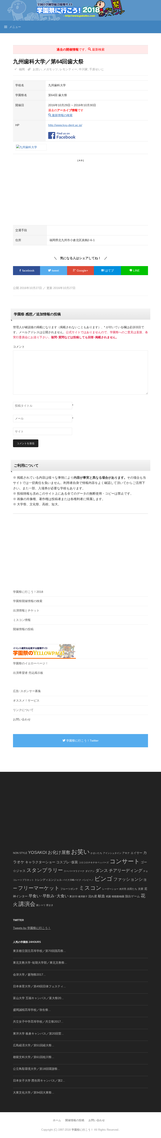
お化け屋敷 (59, 852)
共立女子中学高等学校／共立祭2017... (38, 1021)
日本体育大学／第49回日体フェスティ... (39, 986)
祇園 (108, 896)
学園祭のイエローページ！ (30, 663)
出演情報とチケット (26, 610)
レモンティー (68, 69)
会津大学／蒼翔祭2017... (29, 974)
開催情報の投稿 (23, 629)
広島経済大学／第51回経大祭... (33, 1045)
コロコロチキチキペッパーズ (94, 862)
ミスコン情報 (22, 620)
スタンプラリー (44, 870)
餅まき (49, 905)
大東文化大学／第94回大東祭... (33, 1092)
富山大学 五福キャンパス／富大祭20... (38, 998)
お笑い (37, 69)
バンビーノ (87, 880)
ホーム (57, 1120)
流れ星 (92, 896)
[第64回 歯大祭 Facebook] (61, 133)
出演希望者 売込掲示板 (28, 672)
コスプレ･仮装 (67, 862)
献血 (101, 896)
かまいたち (96, 853)
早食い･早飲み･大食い (49, 896)
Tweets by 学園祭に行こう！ (32, 928)
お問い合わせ (22, 719)
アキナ (126, 853)
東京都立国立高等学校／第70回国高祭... (39, 950)
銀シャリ (40, 905)
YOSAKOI (37, 852)
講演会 (26, 904)
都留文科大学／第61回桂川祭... (33, 1057)
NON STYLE (20, 853)
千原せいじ (96, 69)
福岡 (22, 69)
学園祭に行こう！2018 (28, 591)
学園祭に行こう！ (82, 1129)
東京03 (73, 896)
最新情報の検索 (62, 115)
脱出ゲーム (132, 896)
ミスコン (90, 888)
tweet (55, 270)
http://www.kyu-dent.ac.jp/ (65, 125)
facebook (27, 270)
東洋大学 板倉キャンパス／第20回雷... (38, 1033)
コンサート (125, 861)
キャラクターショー (40, 862)
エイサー (136, 852)
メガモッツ (50, 69)
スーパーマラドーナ (74, 871)
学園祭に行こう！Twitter (82, 740)
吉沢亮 (122, 889)
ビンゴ (103, 878)
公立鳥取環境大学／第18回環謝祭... (36, 1068)
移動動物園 (118, 896)
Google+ (82, 270)
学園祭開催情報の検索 (27, 601)
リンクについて (23, 710)
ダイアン (90, 871)
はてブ (109, 270)
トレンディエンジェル (48, 879)
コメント (19, 346)
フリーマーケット (39, 888)
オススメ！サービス (26, 700)
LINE (136, 270)
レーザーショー (110, 889)
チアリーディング (125, 870)
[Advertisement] (80, 191)
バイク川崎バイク (72, 880)
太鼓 (140, 888)
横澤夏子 (82, 896)
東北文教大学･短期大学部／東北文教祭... (40, 962)
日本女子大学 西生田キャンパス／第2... (39, 1080)
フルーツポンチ (69, 889)
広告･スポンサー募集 (27, 691)
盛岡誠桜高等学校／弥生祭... (32, 1009)
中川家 (83, 69)
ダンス (101, 870)
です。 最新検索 (81, 49)
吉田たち (132, 888)
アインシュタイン (112, 853)
